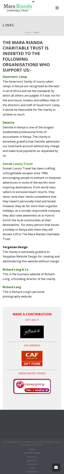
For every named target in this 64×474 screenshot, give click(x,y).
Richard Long (12, 287)
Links (32, 468)
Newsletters (32, 471)
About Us (32, 456)
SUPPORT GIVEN (32, 453)
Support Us (32, 460)
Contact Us (32, 464)
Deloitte (9, 123)
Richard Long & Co (15, 269)
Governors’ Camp (15, 77)
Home (28, 32)
